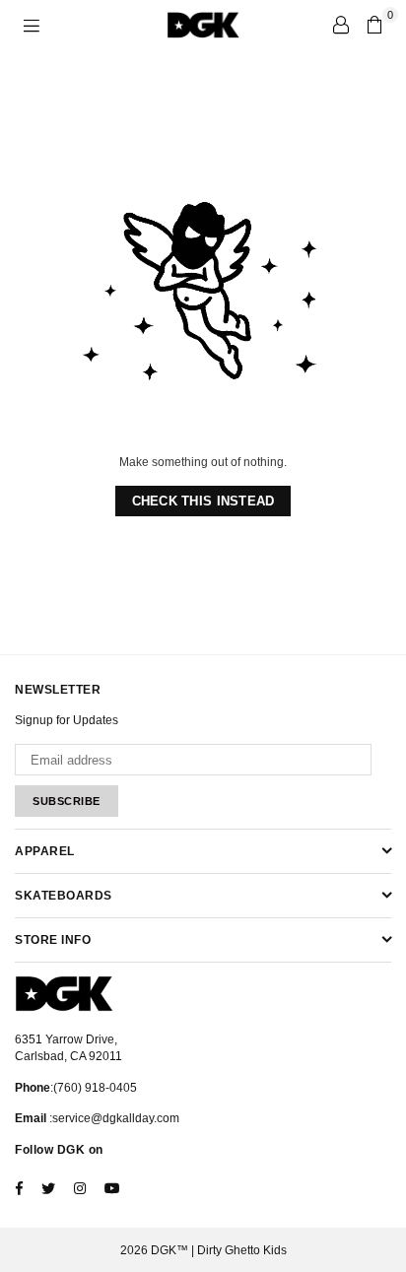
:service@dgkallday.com (112, 1118)
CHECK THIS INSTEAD (203, 501)
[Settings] (341, 24)
